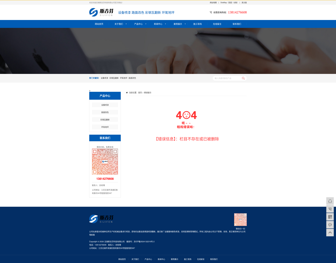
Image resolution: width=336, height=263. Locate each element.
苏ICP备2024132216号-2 (144, 241)
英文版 (244, 2)
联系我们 (237, 23)
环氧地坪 (123, 78)
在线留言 (217, 23)
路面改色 (132, 78)
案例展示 (178, 23)
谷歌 (235, 2)
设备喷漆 (104, 78)
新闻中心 (158, 23)
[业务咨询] (330, 201)
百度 (230, 2)
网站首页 (99, 23)
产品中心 (138, 23)
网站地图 (213, 2)
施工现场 (197, 23)
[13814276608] (330, 209)
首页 (140, 92)
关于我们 (119, 23)
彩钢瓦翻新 (114, 78)
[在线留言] (330, 224)
